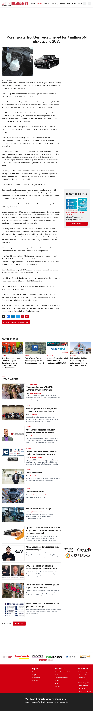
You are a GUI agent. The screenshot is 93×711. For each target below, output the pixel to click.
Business (4, 355)
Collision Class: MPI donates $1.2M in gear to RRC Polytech (42, 586)
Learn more (76, 224)
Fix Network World (36, 457)
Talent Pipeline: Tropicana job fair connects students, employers (41, 410)
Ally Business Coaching (37, 512)
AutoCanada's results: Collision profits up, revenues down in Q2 (40, 431)
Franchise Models (31, 384)
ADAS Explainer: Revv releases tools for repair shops (43, 548)
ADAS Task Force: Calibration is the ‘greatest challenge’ (42, 605)
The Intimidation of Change (38, 508)
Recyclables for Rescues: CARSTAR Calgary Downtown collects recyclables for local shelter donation (11, 363)
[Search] (84, 3)
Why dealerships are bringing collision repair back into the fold (41, 567)
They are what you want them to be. (38, 497)
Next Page (19, 623)
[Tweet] (18, 316)
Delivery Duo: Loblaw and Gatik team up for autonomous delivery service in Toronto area (80, 362)
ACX (31, 436)
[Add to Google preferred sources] (27, 316)
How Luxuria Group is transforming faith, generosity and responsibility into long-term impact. (43, 479)
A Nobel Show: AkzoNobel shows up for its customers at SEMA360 (57, 360)
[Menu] (89, 3)
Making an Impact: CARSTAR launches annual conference (39, 388)
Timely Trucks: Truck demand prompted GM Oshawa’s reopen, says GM (35, 360)
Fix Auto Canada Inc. (36, 476)
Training (28, 405)
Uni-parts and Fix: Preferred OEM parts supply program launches (41, 452)
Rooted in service (34, 472)
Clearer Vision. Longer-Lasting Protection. (75, 218)
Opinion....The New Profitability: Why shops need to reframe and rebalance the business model (43, 530)
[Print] (3, 316)
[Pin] (22, 316)
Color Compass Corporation (38, 495)
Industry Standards (35, 491)
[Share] (8, 316)
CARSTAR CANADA (35, 393)
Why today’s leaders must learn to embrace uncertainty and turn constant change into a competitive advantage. (40, 516)
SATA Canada (34, 414)
